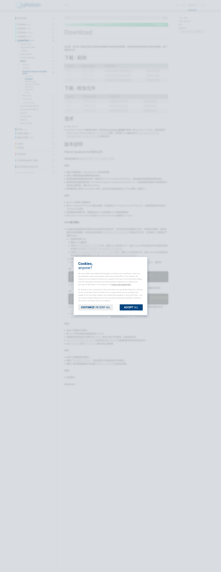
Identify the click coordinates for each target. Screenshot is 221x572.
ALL (131, 307)
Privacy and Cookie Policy (121, 285)
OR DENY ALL (95, 307)
